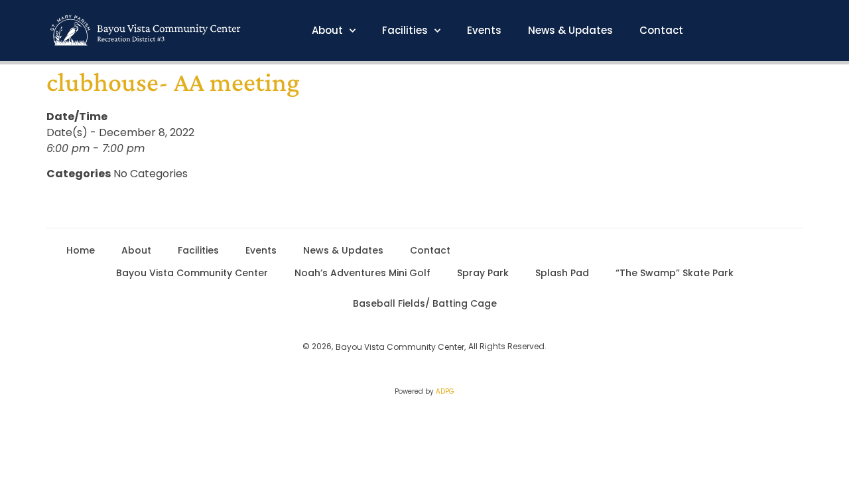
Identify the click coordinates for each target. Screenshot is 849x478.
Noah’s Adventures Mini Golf (362, 272)
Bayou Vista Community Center (192, 272)
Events (484, 30)
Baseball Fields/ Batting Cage (425, 303)
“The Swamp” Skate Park (675, 272)
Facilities (405, 30)
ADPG (445, 391)
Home (80, 250)
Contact (661, 30)
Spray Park (483, 272)
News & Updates (570, 30)
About (327, 30)
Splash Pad (562, 272)
